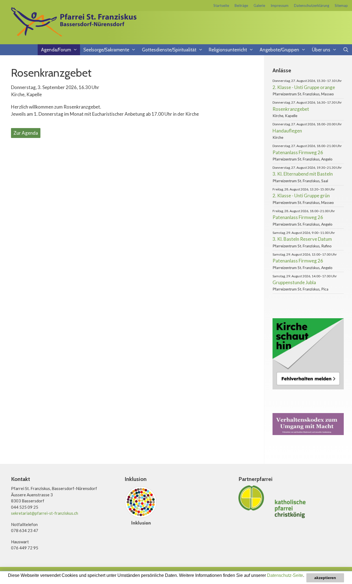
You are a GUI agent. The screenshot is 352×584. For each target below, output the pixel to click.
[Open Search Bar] (345, 49)
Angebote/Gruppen (279, 49)
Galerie (259, 5)
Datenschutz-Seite (285, 575)
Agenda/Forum (56, 49)
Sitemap (341, 5)
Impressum (279, 5)
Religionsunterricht (228, 49)
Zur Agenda (25, 133)
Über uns (321, 49)
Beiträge (241, 5)
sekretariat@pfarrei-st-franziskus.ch (44, 513)
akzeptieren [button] (325, 577)
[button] (9, 580)
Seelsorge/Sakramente (106, 49)
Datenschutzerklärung (311, 5)
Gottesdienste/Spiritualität (169, 49)
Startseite (221, 5)
